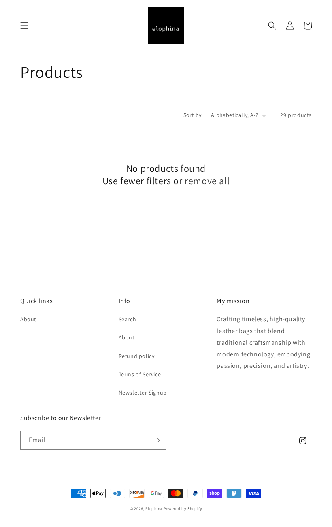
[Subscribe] (157, 440)
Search (127, 319)
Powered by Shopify (183, 508)
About (28, 319)
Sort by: (193, 115)
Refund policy (137, 356)
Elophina (153, 508)
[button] (24, 25)
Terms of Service (140, 374)
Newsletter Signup (143, 392)
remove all (207, 181)
